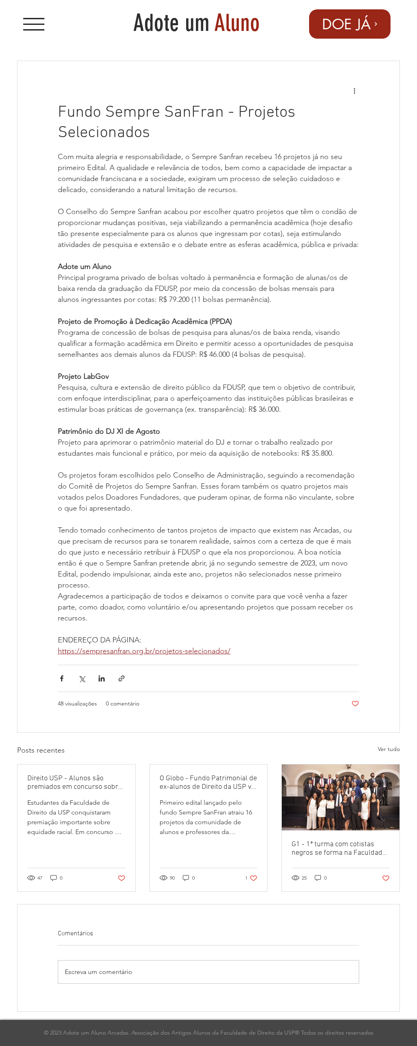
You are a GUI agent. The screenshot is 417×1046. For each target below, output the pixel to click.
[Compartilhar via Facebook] (62, 678)
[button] (33, 24)
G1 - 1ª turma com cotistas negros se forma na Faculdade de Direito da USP (339, 848)
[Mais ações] (354, 90)
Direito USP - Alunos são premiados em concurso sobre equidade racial (74, 782)
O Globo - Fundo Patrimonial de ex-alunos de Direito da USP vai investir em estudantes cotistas (208, 782)
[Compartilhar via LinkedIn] (101, 678)
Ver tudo (389, 749)
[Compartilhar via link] (121, 678)
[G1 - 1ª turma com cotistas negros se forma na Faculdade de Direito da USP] (340, 797)
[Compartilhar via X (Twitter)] (82, 678)
